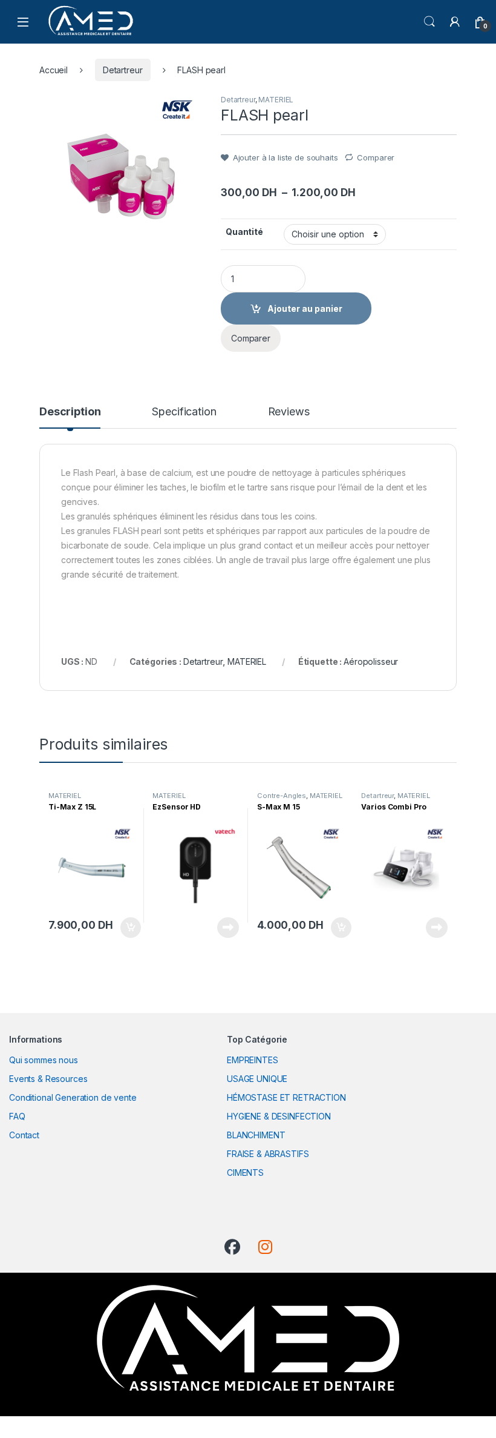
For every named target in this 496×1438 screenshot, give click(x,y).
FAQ (17, 1116)
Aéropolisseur (371, 661)
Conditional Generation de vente (73, 1097)
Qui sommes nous (43, 1060)
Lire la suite (228, 927)
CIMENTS (245, 1172)
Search (429, 21)
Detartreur (123, 70)
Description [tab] (69, 412)
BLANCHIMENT (256, 1135)
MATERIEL (275, 99)
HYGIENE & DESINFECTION (279, 1116)
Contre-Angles (281, 795)
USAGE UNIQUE (257, 1079)
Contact (24, 1135)
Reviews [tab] (289, 412)
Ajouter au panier (126, 927)
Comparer (375, 157)
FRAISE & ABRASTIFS (267, 1154)
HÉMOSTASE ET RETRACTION (286, 1097)
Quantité (244, 231)
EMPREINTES (252, 1060)
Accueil (53, 70)
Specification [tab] (184, 412)
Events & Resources (48, 1079)
